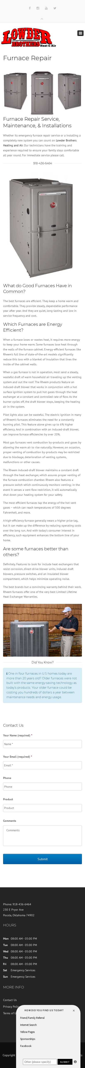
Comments (9, 821)
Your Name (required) (17, 735)
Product (8, 799)
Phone (7, 778)
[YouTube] (46, 8)
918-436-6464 (42, 163)
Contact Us (10, 1000)
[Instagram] (38, 8)
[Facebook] (29, 8)
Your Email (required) (17, 757)
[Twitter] (55, 8)
